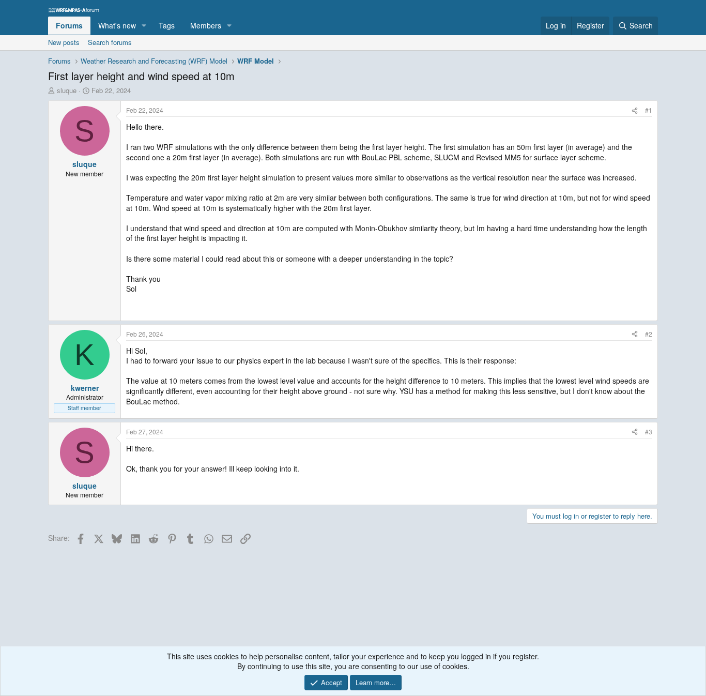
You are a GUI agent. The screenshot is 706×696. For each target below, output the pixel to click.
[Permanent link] (130, 305)
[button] (144, 26)
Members (205, 25)
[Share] (634, 110)
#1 (648, 109)
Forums (69, 25)
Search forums (110, 42)
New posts (64, 42)
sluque (66, 90)
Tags (167, 25)
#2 (648, 333)
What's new (117, 25)
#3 (648, 431)
